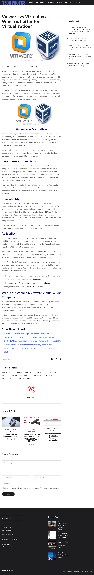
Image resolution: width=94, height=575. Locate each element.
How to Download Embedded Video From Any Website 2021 (28, 345)
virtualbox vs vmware (12, 373)
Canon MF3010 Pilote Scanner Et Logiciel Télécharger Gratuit (29, 337)
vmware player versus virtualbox (41, 373)
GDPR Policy (8, 535)
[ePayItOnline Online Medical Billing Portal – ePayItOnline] (52, 421)
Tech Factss (7, 570)
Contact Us (8, 523)
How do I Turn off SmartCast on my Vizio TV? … (63, 544)
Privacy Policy (9, 539)
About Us (6, 518)
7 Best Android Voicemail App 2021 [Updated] (10, 436)
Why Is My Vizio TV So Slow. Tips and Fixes (63, 555)
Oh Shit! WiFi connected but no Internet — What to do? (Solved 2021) (32, 341)
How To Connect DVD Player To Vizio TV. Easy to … (63, 534)
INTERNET (35, 66)
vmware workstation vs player (16, 379)
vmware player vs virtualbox (15, 376)
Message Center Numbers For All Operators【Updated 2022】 (80, 56)
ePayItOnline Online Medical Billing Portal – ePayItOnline (52, 436)
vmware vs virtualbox (42, 376)
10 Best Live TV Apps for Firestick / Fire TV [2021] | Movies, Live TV (32, 437)
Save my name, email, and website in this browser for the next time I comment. (32, 488)
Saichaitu (25, 66)
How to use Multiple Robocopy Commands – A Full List (26, 334)
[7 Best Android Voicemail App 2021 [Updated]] (11, 422)
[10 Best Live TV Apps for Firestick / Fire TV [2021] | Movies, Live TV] (31, 422)
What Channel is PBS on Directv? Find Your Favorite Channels (80, 47)
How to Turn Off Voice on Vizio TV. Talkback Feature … (62, 525)
